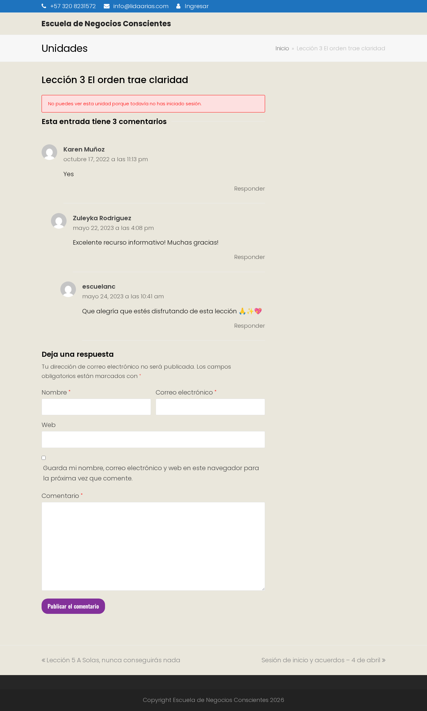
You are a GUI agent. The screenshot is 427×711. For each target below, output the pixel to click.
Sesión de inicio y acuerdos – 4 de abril (321, 660)
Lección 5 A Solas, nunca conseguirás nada (113, 660)
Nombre (56, 392)
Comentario (62, 495)
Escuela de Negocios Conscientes (106, 23)
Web (49, 424)
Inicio (282, 48)
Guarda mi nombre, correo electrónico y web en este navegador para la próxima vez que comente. (151, 473)
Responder (249, 188)
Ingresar (197, 6)
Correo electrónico (186, 392)
